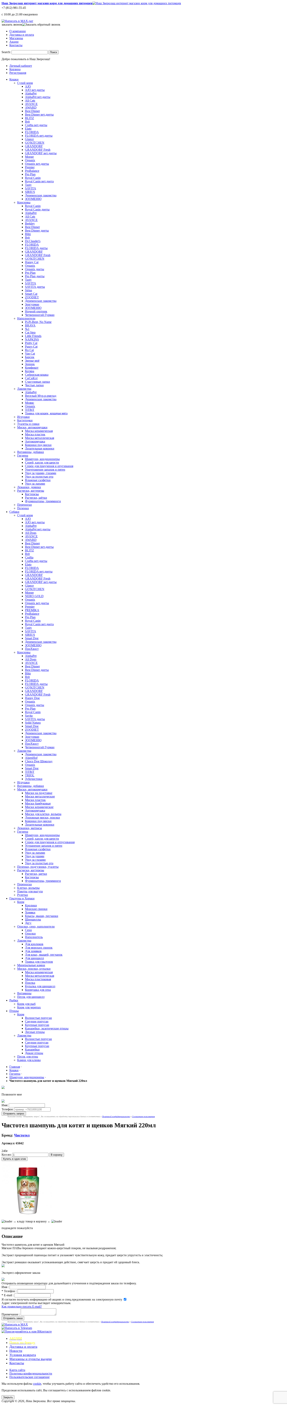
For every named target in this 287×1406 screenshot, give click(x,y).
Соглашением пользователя (143, 1116)
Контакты (15, 45)
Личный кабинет (20, 65)
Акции (14, 41)
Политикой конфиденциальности (116, 1116)
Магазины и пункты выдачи (30, 1359)
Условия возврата (22, 1355)
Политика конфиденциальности (30, 1373)
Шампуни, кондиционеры (26, 1077)
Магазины (16, 38)
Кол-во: (7, 1154)
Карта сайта (17, 1370)
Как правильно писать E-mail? (22, 1306)
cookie (37, 1383)
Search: (6, 52)
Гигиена (14, 1073)
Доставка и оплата (21, 34)
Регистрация (17, 72)
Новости (15, 1351)
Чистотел (22, 1135)
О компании (17, 31)
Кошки (14, 1070)
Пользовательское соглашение (29, 1377)
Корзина (14, 69)
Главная (14, 1066)
